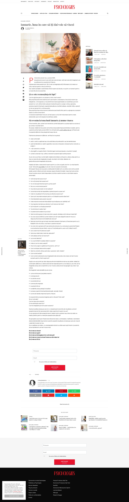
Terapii (30, 416)
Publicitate (30, 1)
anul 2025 (42, 167)
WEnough (55, 492)
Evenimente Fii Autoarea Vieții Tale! (61, 483)
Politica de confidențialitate (35, 495)
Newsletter (56, 1)
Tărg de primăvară (33, 487)
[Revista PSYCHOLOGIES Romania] (64, 7)
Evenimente (43, 1)
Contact (62, 1)
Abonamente (24, 1)
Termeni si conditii (33, 490)
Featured (37, 374)
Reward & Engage (57, 495)
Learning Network (57, 490)
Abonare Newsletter (33, 485)
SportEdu (55, 485)
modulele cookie (17, 491)
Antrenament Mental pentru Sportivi (61, 487)
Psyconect (37, 1)
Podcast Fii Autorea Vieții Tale (60, 480)
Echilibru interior (25, 21)
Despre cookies (32, 492)
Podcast (50, 1)
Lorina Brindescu (30, 28)
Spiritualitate (92, 416)
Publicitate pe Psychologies (35, 483)
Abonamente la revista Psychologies (37, 480)
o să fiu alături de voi (65, 130)
